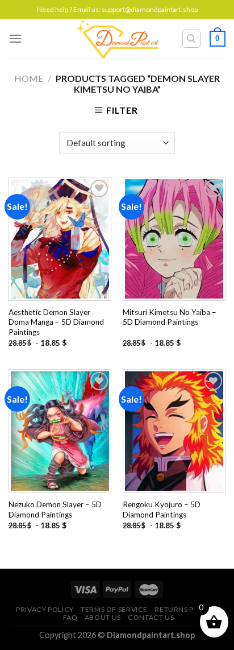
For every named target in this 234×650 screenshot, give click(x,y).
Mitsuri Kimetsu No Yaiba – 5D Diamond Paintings (169, 317)
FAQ (70, 617)
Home (28, 78)
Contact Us (151, 617)
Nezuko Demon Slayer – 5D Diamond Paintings (55, 509)
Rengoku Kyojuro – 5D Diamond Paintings (161, 509)
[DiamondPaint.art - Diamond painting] (117, 39)
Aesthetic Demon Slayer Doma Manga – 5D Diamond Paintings (56, 322)
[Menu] (15, 38)
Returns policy (184, 609)
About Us (103, 617)
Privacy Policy (45, 609)
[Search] (191, 39)
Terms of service (114, 609)
